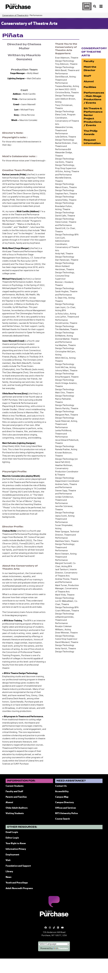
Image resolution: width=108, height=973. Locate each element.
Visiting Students (15, 813)
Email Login (12, 832)
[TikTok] (54, 927)
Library (9, 872)
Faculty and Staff (14, 791)
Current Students (14, 786)
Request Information (92, 141)
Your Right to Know (16, 843)
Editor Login (12, 838)
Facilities (90, 87)
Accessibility (62, 791)
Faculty (89, 61)
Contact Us (61, 786)
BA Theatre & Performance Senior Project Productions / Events (93, 117)
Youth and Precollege (17, 883)
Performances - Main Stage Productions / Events (94, 98)
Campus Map (61, 797)
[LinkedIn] (58, 927)
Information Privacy (16, 849)
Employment (12, 855)
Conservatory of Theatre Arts (15, 15)
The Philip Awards (90, 132)
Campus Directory (64, 802)
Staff (87, 76)
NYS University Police (66, 813)
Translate (63, 948)
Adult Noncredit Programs (19, 888)
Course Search (62, 819)
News (8, 877)
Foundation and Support (18, 866)
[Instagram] (50, 927)
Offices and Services (65, 808)
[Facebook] (45, 927)
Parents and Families (16, 797)
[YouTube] (62, 927)
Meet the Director (90, 68)
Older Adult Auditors (17, 808)
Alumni (89, 81)
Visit (8, 860)
